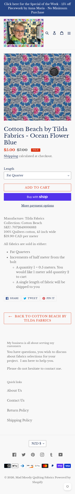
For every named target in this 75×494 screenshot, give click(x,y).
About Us (14, 391)
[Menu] (69, 33)
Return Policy (18, 410)
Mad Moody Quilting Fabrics (35, 477)
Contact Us (15, 400)
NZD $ (36, 443)
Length (9, 168)
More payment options (37, 205)
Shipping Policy (19, 420)
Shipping (11, 156)
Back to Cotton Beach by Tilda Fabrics (40, 318)
